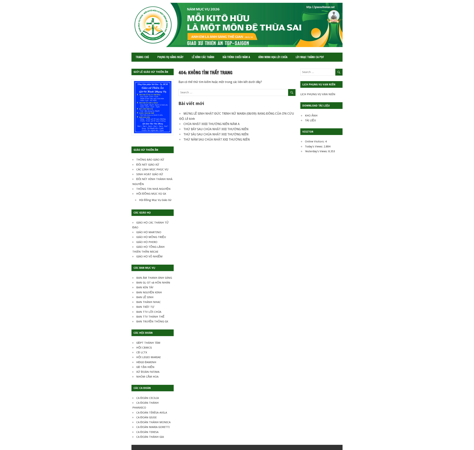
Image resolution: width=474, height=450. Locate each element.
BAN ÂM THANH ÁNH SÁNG (154, 277)
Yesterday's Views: (316, 151)
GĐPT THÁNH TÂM (148, 342)
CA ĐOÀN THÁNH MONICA (153, 422)
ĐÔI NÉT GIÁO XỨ (147, 164)
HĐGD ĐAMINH (146, 362)
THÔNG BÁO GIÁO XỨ (150, 159)
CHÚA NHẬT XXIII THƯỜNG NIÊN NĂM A (211, 124)
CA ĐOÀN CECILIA (147, 398)
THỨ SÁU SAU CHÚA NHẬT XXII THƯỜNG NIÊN (215, 134)
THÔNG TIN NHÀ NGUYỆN (153, 189)
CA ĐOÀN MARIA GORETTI (153, 427)
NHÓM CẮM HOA (147, 376)
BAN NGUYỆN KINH (149, 292)
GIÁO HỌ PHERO (146, 242)
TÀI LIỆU (310, 120)
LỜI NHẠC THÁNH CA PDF (310, 57)
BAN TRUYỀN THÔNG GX (152, 321)
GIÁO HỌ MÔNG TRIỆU (151, 237)
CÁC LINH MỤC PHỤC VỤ (152, 169)
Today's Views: (314, 146)
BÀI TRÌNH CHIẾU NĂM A (236, 57)
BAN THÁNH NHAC (148, 302)
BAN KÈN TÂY (144, 287)
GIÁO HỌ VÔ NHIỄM (149, 256)
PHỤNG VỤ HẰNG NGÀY (170, 57)
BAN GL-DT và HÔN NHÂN (153, 282)
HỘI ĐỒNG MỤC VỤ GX (151, 193)
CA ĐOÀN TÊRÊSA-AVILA (151, 412)
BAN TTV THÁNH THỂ (150, 316)
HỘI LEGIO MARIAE (148, 357)
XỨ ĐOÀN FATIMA (147, 372)
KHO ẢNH (311, 115)
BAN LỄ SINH (144, 297)
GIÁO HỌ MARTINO (148, 232)
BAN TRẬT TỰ (145, 307)
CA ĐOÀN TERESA (147, 432)
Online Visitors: (315, 141)
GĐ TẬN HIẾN (145, 367)
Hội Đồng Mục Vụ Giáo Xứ (155, 200)
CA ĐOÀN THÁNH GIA (150, 437)
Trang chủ (142, 57)
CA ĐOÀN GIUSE (146, 417)
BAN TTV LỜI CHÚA (148, 312)
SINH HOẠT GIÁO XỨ (149, 174)
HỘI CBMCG (144, 347)
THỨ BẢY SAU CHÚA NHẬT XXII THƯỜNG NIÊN (215, 129)
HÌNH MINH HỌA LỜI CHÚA (272, 57)
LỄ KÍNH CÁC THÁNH (203, 57)
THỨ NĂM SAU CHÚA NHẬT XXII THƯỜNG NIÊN (216, 139)
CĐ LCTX (141, 352)
